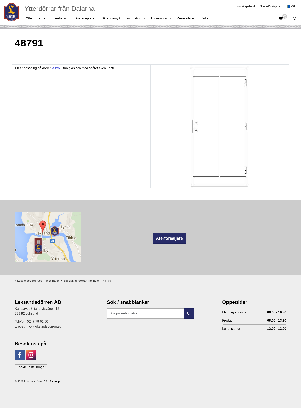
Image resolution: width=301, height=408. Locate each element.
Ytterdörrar (33, 18)
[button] (189, 313)
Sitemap (55, 381)
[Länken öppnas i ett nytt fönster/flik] (20, 355)
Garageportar (85, 18)
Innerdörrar (59, 18)
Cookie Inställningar (30, 367)
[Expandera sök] (295, 18)
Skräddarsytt (111, 18)
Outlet (205, 18)
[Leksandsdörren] (11, 12)
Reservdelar (185, 18)
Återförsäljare (169, 238)
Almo (56, 68)
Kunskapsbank (246, 6)
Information (159, 18)
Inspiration (133, 18)
